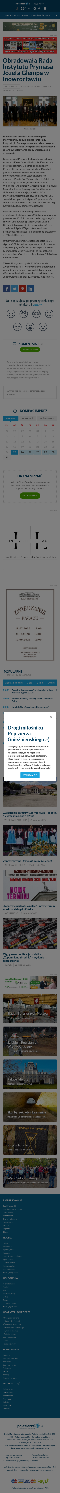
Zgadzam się (30, 775)
